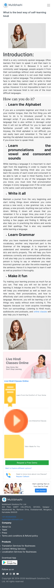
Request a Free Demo (27, 462)
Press (4, 532)
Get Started (41, 490)
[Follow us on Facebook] (3, 574)
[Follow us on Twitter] (7, 574)
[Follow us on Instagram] (10, 574)
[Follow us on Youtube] (17, 574)
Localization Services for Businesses (19, 551)
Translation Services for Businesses (18, 545)
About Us (6, 526)
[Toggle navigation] (48, 5)
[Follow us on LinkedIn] (14, 574)
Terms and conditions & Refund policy (20, 535)
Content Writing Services (13, 548)
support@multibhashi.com (12, 519)
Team (4, 529)
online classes (40, 311)
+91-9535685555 (9, 517)
